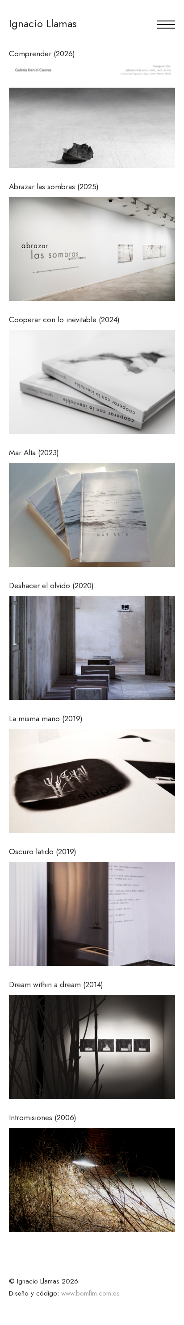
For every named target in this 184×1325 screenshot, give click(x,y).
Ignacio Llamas (43, 23)
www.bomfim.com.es (90, 1293)
